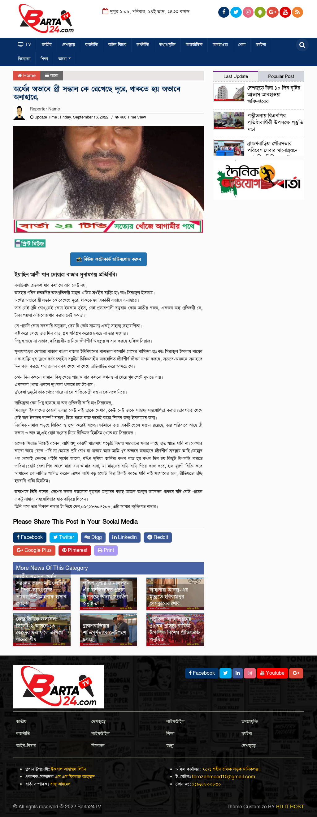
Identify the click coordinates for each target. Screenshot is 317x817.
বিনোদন (24, 59)
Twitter (66, 537)
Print (108, 550)
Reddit (160, 537)
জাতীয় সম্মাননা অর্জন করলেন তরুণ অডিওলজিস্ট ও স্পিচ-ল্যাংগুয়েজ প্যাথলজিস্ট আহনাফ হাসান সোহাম (41, 590)
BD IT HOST (290, 807)
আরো (63, 59)
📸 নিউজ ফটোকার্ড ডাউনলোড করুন (108, 259)
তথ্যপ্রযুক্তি (167, 45)
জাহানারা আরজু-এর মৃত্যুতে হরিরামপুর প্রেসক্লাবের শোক (169, 597)
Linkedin (127, 537)
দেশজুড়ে (68, 45)
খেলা (241, 45)
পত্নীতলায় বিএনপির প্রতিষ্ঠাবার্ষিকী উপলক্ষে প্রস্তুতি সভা (275, 122)
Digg (96, 537)
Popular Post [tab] (281, 76)
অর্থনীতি (143, 45)
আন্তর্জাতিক (194, 45)
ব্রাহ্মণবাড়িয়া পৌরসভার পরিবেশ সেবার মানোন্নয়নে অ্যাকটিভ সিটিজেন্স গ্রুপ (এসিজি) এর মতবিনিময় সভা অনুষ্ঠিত (255, 154)
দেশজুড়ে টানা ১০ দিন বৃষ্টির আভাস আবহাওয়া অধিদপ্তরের (273, 94)
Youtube (274, 673)
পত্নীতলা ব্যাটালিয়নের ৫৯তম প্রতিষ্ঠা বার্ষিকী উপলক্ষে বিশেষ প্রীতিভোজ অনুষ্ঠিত (175, 629)
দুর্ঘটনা (261, 45)
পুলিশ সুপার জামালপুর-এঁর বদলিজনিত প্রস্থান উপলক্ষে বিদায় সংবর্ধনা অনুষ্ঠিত (106, 593)
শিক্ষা (44, 59)
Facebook (31, 537)
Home (29, 75)
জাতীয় (47, 45)
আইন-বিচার (117, 45)
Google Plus (37, 550)
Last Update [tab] (236, 76)
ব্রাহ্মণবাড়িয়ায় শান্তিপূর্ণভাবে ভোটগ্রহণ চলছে (104, 632)
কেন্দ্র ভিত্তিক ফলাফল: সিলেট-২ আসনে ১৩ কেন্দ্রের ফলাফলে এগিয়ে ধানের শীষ (39, 629)
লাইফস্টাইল (100, 734)
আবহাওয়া (220, 45)
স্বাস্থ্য (170, 746)
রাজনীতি (91, 45)
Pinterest (77, 550)
